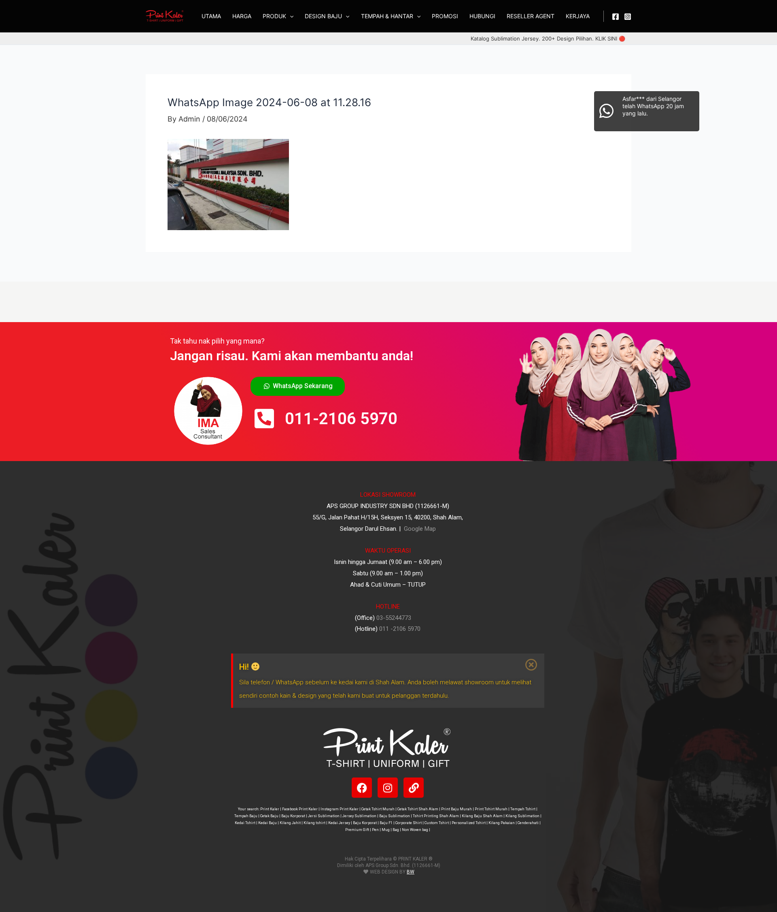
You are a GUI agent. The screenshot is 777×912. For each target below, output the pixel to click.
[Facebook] (615, 16)
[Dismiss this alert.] (532, 665)
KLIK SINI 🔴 (610, 38)
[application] (289, 16)
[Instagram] (627, 16)
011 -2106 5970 (399, 628)
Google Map (419, 528)
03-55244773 (393, 618)
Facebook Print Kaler (300, 809)
